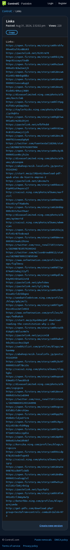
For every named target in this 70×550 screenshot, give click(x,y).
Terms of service (11, 545)
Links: (34, 278)
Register (63, 3)
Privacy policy (30, 545)
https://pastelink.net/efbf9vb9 (27, 124)
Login (50, 3)
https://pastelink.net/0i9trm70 (27, 53)
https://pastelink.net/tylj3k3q (27, 286)
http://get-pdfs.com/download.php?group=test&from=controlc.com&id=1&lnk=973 (34, 512)
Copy (12, 32)
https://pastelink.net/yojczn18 (27, 335)
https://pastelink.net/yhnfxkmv (27, 282)
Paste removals (43, 539)
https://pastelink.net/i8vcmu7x (27, 181)
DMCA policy (61, 539)
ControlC (7, 11)
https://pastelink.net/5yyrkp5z (27, 489)
